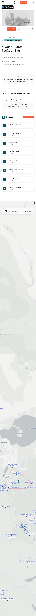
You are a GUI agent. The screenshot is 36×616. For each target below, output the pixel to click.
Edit (13, 29)
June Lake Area (9, 37)
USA (8, 35)
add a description (18, 81)
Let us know (22, 106)
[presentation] (28, 22)
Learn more (5, 97)
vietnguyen (15, 64)
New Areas (29, 117)
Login (23, 2)
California (15, 35)
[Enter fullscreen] (33, 203)
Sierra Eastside (27, 35)
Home (3, 35)
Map (26, 29)
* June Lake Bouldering (13, 40)
